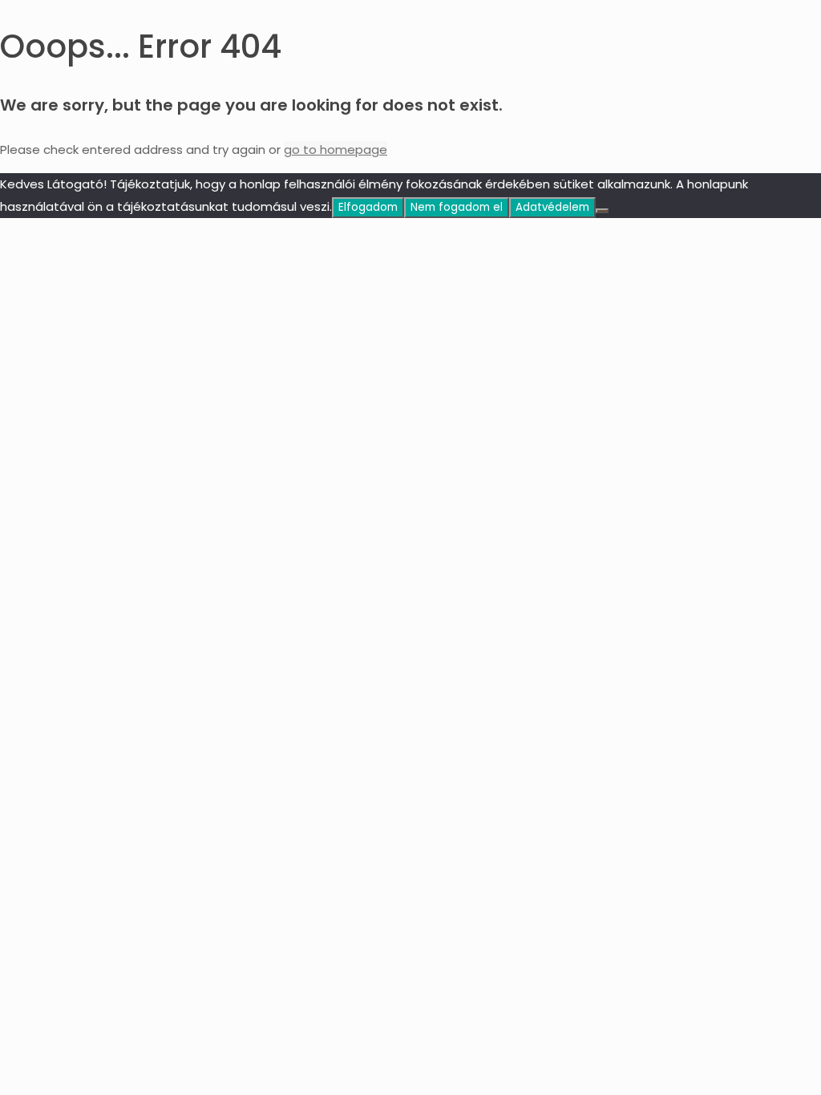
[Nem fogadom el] (602, 210)
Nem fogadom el (456, 207)
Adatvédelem (552, 207)
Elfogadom (368, 207)
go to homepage (335, 149)
